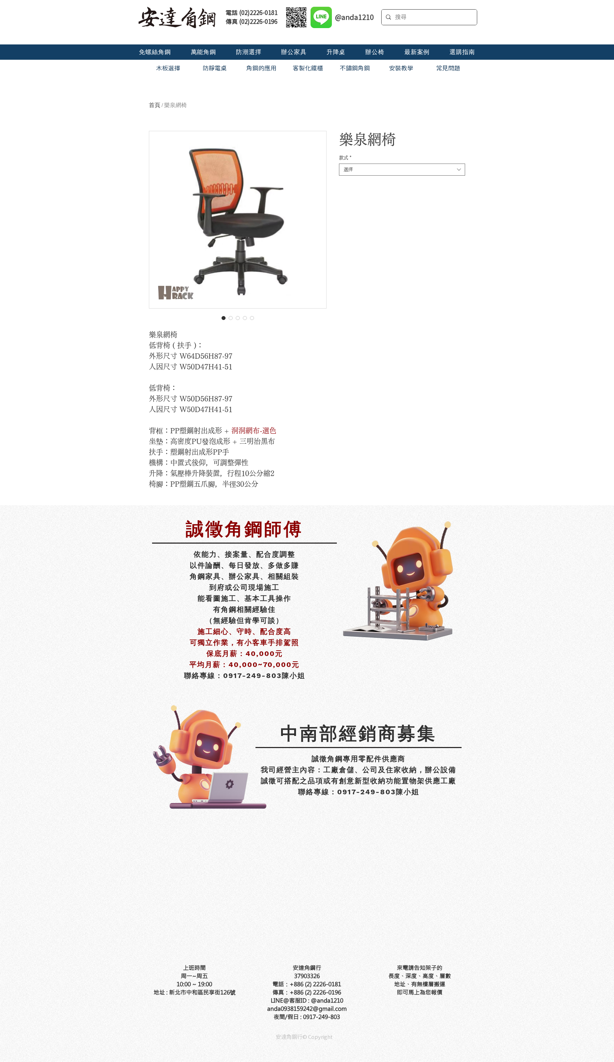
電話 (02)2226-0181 (252, 13)
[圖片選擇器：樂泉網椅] (223, 317)
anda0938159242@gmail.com (307, 1008)
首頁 (154, 105)
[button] (154, 52)
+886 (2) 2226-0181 (315, 984)
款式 (345, 157)
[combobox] (402, 170)
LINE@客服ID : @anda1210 (307, 1000)
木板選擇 (168, 68)
